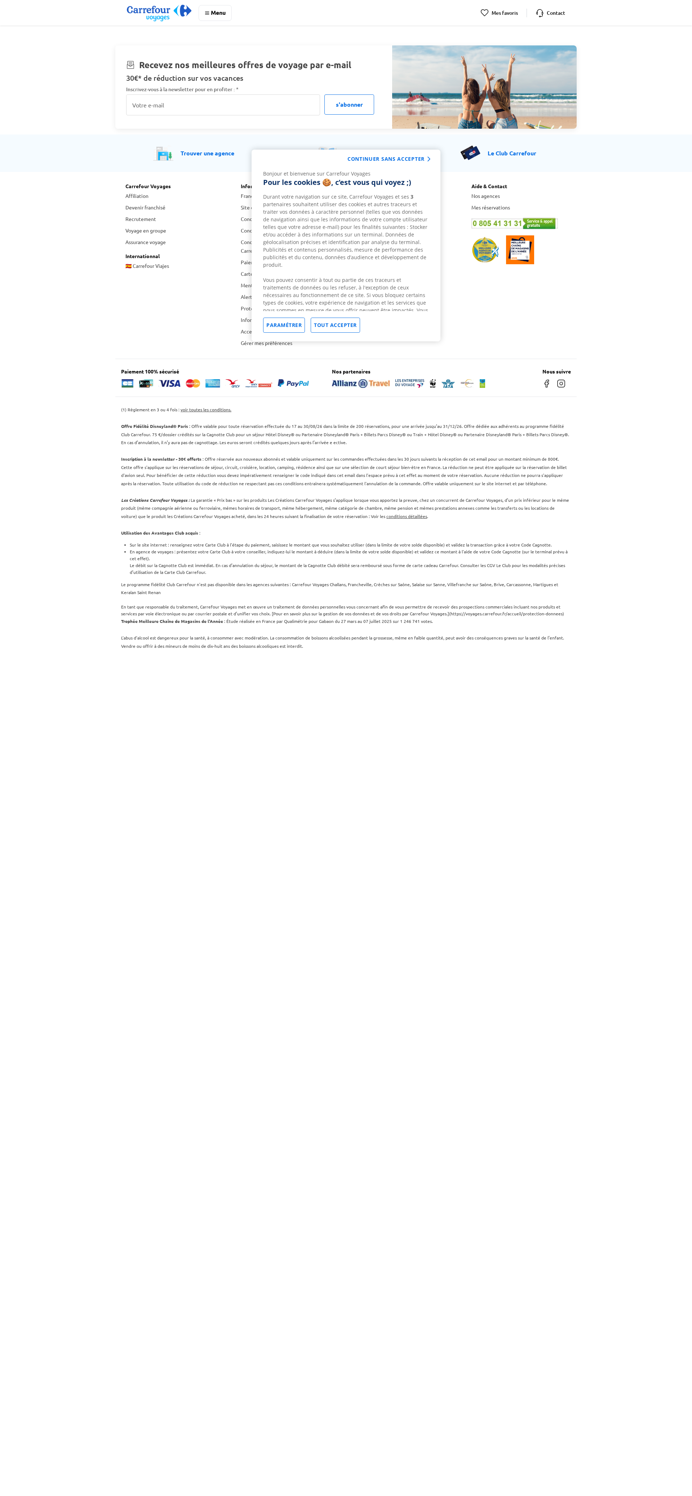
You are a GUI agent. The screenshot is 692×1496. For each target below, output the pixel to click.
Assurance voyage (145, 242)
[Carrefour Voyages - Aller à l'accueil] (159, 12)
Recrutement (140, 219)
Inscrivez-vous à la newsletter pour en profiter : (182, 89)
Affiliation (136, 195)
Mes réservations (490, 207)
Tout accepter (335, 325)
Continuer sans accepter (386, 158)
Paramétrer (284, 325)
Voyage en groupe (145, 230)
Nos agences (485, 195)
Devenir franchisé (145, 207)
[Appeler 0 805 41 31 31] (519, 223)
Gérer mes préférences (266, 343)
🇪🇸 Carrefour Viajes (147, 265)
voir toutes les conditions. (206, 409)
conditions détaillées (406, 516)
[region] (346, 245)
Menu (218, 12)
